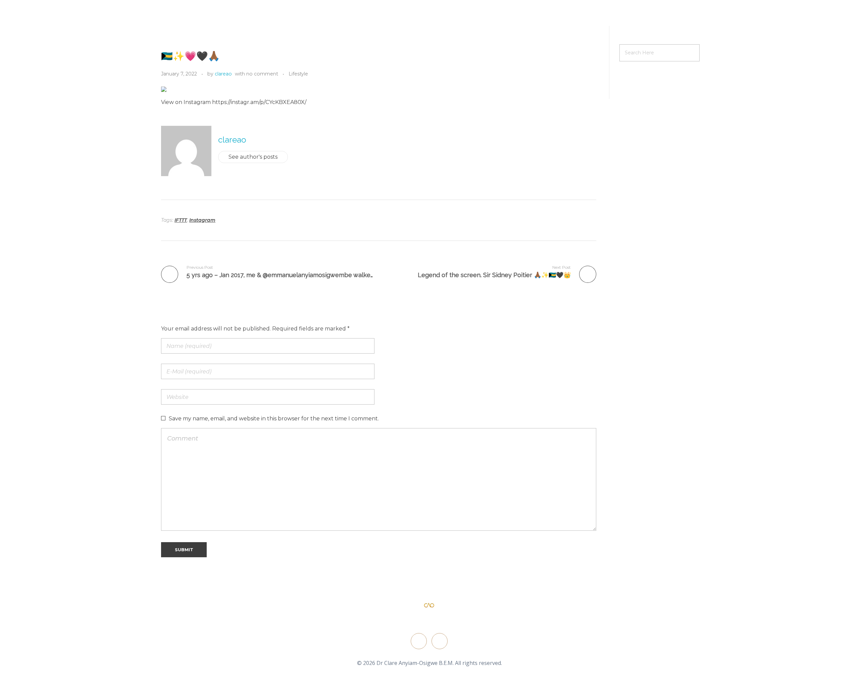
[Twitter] (419, 641)
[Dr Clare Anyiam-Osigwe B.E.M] (429, 605)
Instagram (202, 220)
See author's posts (253, 157)
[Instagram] (440, 641)
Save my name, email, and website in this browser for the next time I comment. (274, 418)
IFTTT (180, 220)
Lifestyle (298, 74)
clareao (223, 74)
